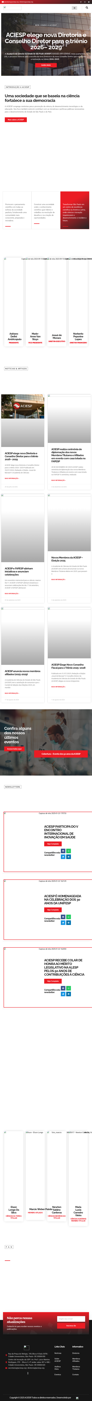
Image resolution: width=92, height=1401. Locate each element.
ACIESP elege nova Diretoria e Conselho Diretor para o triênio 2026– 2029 (21, 456)
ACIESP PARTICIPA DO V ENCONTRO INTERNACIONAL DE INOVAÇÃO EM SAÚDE (61, 832)
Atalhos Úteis (58, 1368)
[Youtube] (89, 2)
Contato (75, 1374)
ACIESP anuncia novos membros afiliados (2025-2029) (22, 673)
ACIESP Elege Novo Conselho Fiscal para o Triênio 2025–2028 (68, 666)
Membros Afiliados (76, 1360)
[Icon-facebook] (81, 2)
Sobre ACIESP (58, 1360)
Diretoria (75, 1353)
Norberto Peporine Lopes (78, 336)
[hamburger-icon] (74, 8)
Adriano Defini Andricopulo (14, 336)
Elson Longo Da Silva (14, 1209)
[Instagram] (85, 2)
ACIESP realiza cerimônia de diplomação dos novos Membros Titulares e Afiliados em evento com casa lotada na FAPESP (68, 455)
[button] (85, 8)
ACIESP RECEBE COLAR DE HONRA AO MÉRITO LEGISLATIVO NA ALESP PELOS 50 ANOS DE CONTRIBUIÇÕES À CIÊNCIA (64, 967)
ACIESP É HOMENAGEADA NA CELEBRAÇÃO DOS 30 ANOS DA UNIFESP (62, 899)
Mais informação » (12, 478)
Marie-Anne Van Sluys (35, 336)
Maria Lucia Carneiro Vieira (78, 1211)
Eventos (58, 1374)
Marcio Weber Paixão (40, 1209)
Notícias (58, 1353)
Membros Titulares (76, 1368)
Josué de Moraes (57, 336)
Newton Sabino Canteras (57, 1209)
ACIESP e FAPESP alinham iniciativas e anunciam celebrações (19, 571)
